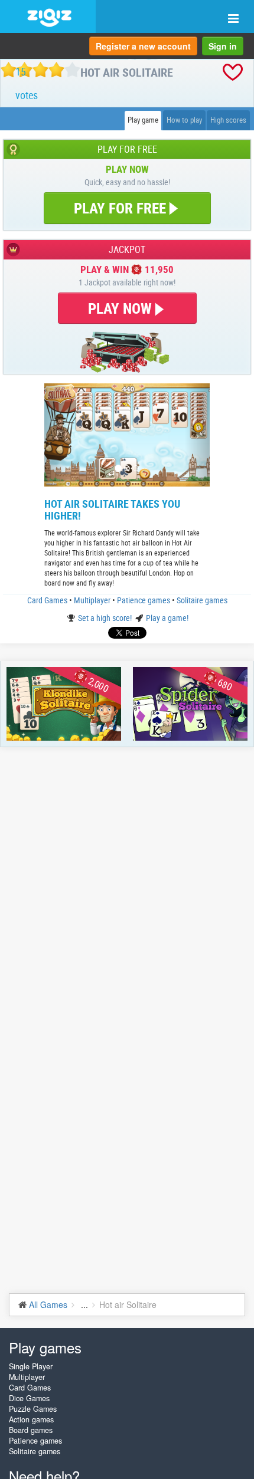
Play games (45, 1347)
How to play (184, 120)
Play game (143, 120)
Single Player (31, 1366)
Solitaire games (202, 600)
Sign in (223, 46)
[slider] (40, 70)
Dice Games (29, 1398)
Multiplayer (93, 600)
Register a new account (143, 46)
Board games (31, 1430)
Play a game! (167, 617)
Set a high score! (105, 617)
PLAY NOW (121, 308)
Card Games (48, 600)
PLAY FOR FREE (120, 208)
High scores (228, 120)
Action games (31, 1419)
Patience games (144, 600)
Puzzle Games (33, 1409)
